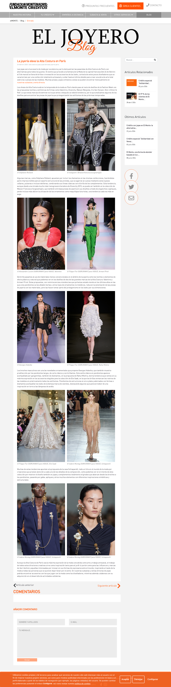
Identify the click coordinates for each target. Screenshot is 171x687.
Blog (22, 21)
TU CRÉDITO (46, 15)
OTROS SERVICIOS (122, 15)
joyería (53, 64)
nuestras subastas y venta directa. (31, 82)
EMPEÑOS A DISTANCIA (72, 15)
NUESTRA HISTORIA (22, 15)
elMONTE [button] (14, 21)
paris (57, 64)
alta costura (33, 64)
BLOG (148, 15)
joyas (39, 64)
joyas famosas (46, 64)
